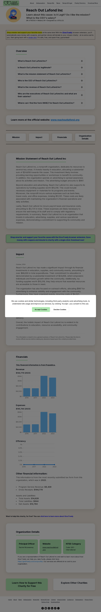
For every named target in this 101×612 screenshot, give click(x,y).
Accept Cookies (41, 310)
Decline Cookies (60, 310)
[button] (50, 306)
